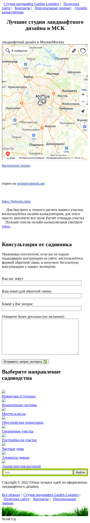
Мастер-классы (14, 414)
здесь (6, 226)
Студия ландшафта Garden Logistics (31, 4)
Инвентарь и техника (19, 396)
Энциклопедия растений (21, 466)
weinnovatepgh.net (31, 183)
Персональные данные (52, 8)
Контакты (22, 8)
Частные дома (13, 449)
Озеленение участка (17, 431)
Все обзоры (11, 495)
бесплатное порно (16, 165)
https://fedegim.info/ (16, 201)
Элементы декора (15, 457)
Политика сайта (16, 499)
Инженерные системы (19, 405)
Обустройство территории (22, 422)
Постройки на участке (19, 440)
